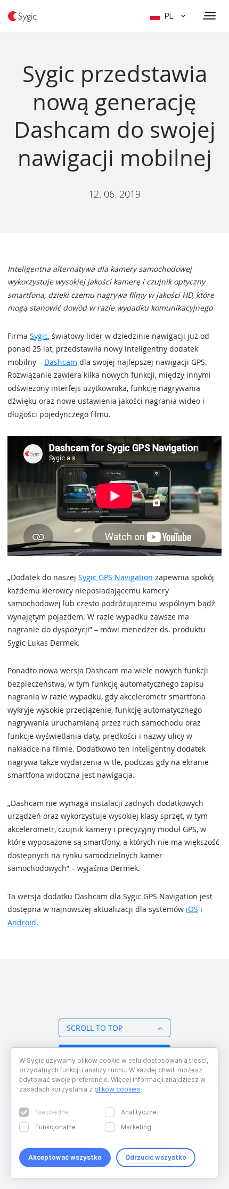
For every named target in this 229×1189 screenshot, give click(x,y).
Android (21, 922)
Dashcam (60, 362)
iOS (192, 909)
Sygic (39, 336)
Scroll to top (94, 1028)
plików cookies (117, 1089)
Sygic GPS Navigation (115, 577)
